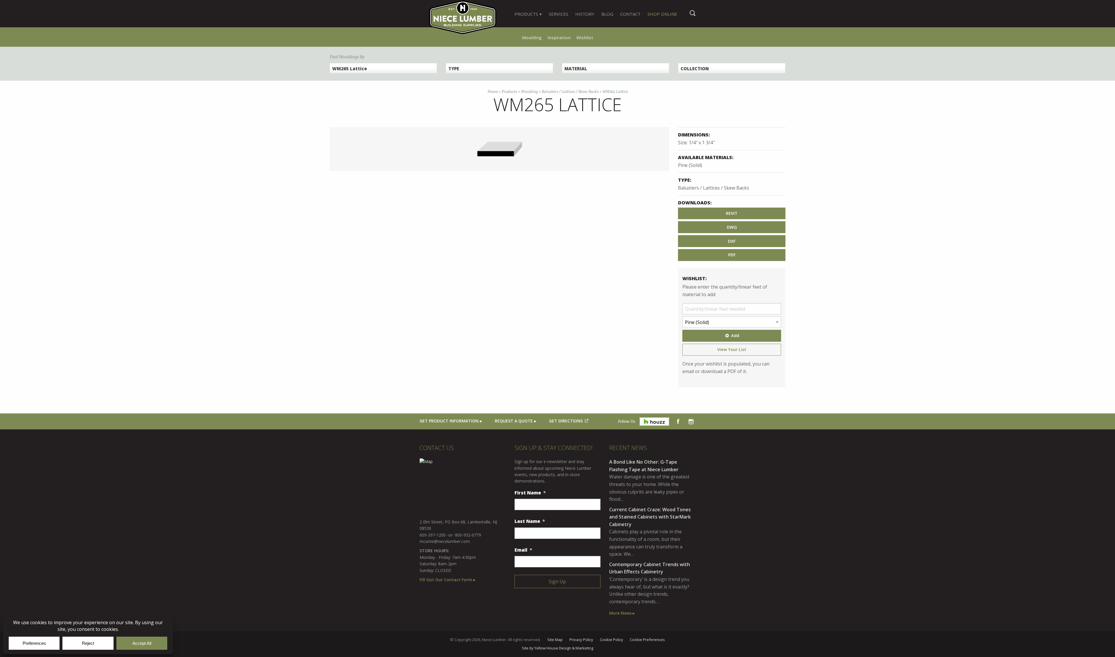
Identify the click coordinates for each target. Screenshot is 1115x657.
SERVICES (558, 14)
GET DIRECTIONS (566, 421)
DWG (732, 227)
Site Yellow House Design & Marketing (557, 648)
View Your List (731, 349)
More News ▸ (622, 613)
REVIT (732, 213)
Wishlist (584, 37)
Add (735, 335)
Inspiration (559, 37)
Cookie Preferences (647, 640)
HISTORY (584, 14)
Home (493, 91)
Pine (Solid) (690, 165)
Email (523, 550)
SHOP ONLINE (662, 14)
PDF (731, 255)
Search (692, 16)
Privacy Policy (581, 640)
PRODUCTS (526, 14)
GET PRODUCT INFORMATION (449, 421)
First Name (530, 493)
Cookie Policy (611, 640)
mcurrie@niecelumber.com (445, 541)
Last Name (530, 521)
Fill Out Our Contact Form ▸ (447, 579)
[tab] (528, 14)
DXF (731, 241)
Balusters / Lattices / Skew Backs (570, 91)
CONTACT (630, 14)
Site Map (555, 640)
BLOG (607, 14)
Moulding (532, 37)
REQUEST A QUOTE (514, 421)
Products (509, 91)
